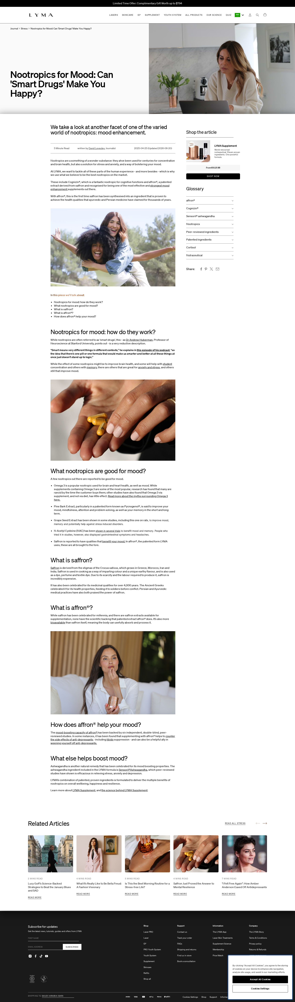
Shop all (147, 978)
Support (181, 926)
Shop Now (213, 176)
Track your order (184, 937)
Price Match (218, 955)
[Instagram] (30, 956)
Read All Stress (235, 823)
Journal (14, 28)
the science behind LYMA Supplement (124, 790)
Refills (146, 973)
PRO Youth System (152, 949)
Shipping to (34, 996)
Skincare (147, 967)
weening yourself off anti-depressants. (74, 743)
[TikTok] (41, 956)
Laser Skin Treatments (223, 937)
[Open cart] (265, 15)
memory (92, 367)
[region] (260, 977)
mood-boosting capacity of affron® (77, 732)
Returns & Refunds (257, 949)
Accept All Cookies (260, 979)
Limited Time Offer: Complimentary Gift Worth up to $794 (147, 3)
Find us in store (184, 955)
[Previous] (258, 823)
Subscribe (72, 946)
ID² (145, 943)
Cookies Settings (190, 997)
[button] (210, 200)
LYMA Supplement (84, 790)
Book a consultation (186, 961)
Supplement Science (222, 943)
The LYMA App (219, 931)
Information (218, 926)
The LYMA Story (256, 931)
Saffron (55, 567)
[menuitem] (152, 954)
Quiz (228, 15)
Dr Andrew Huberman (139, 339)
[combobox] (239, 15)
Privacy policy (255, 943)
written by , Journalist (97, 148)
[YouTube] (46, 956)
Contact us (182, 931)
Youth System (150, 955)
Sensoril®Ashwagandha (133, 769)
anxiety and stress (149, 367)
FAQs (179, 943)
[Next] (265, 823)
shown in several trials (108, 530)
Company (253, 926)
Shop (146, 926)
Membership (218, 949)
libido (110, 739)
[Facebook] (35, 956)
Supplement (149, 961)
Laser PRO (148, 931)
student (167, 364)
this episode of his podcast (153, 350)
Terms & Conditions (258, 937)
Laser (146, 937)
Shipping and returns (186, 949)
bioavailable (58, 622)
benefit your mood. (113, 541)
